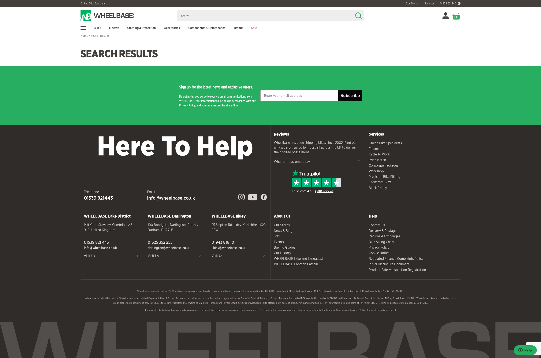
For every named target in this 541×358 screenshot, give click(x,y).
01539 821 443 (96, 242)
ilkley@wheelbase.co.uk (229, 248)
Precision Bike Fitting (384, 176)
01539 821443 (448, 3)
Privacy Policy (187, 105)
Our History (282, 253)
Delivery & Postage (382, 231)
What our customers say (292, 161)
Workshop (376, 171)
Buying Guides (284, 247)
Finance (374, 149)
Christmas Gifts (380, 182)
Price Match (377, 160)
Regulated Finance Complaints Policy (396, 258)
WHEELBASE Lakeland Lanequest (298, 258)
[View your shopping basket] (456, 15)
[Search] (358, 15)
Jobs (277, 236)
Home (84, 36)
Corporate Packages (383, 165)
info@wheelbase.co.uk (171, 198)
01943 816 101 (224, 242)
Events (279, 242)
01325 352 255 (160, 242)
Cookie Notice (379, 253)
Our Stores (282, 225)
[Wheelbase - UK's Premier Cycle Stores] (127, 15)
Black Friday (378, 188)
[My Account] (445, 15)
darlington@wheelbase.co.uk (169, 248)
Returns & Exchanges (384, 236)
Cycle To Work (379, 154)
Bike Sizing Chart (381, 242)
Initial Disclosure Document (389, 264)
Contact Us (377, 225)
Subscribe (350, 95)
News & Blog (283, 231)
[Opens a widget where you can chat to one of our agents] (525, 350)
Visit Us (89, 256)
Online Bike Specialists (94, 3)
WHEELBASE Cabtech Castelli (296, 264)
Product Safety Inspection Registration (397, 270)
